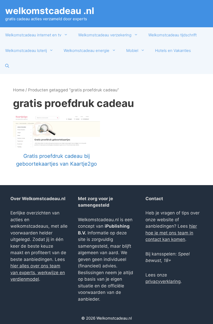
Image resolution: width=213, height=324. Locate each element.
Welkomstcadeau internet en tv (33, 34)
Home (18, 89)
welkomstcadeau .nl (49, 10)
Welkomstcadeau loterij (26, 50)
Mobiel (132, 50)
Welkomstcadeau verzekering (104, 34)
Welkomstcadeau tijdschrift (172, 34)
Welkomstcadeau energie (86, 50)
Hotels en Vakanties (173, 50)
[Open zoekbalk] (7, 66)
